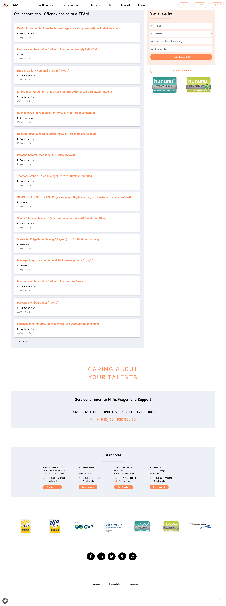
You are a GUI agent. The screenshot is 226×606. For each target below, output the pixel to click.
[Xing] (122, 556)
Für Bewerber (45, 5)
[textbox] (181, 33)
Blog (110, 5)
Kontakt (125, 5)
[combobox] (181, 34)
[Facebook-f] (91, 556)
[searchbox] (181, 41)
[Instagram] (133, 556)
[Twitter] (112, 556)
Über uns (94, 5)
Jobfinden (184, 5)
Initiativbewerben (200, 5)
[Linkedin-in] (101, 556)
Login (141, 5)
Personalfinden (217, 5)
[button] (5, 601)
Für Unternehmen (71, 5)
